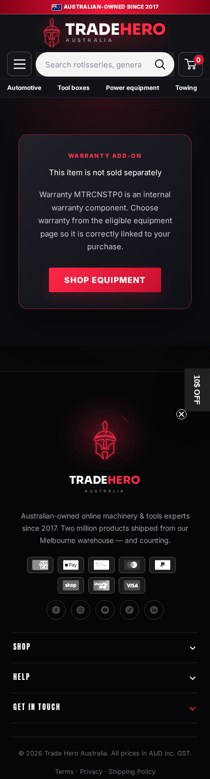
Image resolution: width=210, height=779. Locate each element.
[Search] (160, 64)
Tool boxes (74, 87)
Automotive (24, 87)
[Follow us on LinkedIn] (154, 610)
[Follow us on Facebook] (56, 610)
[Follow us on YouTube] (105, 610)
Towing (186, 87)
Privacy (91, 771)
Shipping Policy (132, 771)
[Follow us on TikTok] (129, 610)
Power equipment (132, 87)
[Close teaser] (181, 414)
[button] (197, 389)
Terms (64, 771)
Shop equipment (105, 280)
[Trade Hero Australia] (105, 448)
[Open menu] (19, 64)
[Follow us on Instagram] (80, 610)
